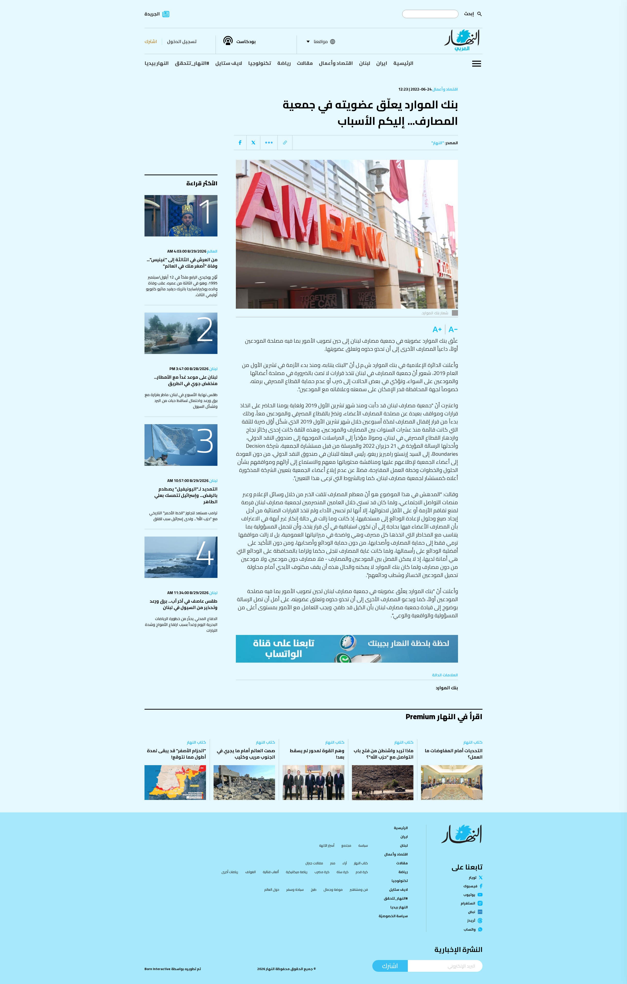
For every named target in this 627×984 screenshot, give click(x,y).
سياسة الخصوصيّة (393, 916)
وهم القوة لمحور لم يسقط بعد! (317, 754)
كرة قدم (362, 872)
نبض (471, 911)
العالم (211, 251)
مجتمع (346, 845)
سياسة (363, 845)
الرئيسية (403, 63)
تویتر (472, 877)
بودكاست (246, 41)
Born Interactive (157, 969)
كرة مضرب (321, 872)
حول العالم (271, 889)
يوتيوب (469, 894)
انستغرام (468, 903)
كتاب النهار (472, 742)
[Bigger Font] (437, 329)
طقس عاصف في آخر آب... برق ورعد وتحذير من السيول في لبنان (183, 604)
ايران (381, 63)
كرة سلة (343, 872)
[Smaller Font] (451, 329)
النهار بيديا (157, 63)
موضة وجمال (333, 889)
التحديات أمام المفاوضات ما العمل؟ (453, 754)
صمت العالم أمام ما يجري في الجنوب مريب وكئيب (246, 754)
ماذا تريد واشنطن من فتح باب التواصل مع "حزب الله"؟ (383, 754)
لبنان (364, 63)
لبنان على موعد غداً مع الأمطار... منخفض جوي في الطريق (185, 380)
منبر (332, 863)
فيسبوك (470, 886)
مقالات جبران (314, 863)
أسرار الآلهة (326, 845)
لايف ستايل (228, 63)
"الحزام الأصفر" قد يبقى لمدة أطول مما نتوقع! (176, 754)
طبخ (313, 889)
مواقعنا (321, 41)
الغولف (250, 872)
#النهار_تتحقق (192, 63)
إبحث (469, 14)
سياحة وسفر (295, 889)
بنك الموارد (447, 688)
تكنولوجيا (259, 63)
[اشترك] (347, 648)
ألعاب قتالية (271, 872)
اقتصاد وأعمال (336, 63)
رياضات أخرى (229, 872)
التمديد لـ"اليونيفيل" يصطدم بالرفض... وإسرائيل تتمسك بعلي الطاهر (185, 495)
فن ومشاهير (359, 889)
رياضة (284, 63)
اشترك (151, 41)
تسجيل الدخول (181, 41)
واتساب (470, 929)
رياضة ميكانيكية (296, 872)
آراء (344, 863)
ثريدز (471, 920)
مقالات (305, 63)
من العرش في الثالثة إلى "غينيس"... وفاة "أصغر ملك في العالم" (182, 263)
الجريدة (152, 14)
